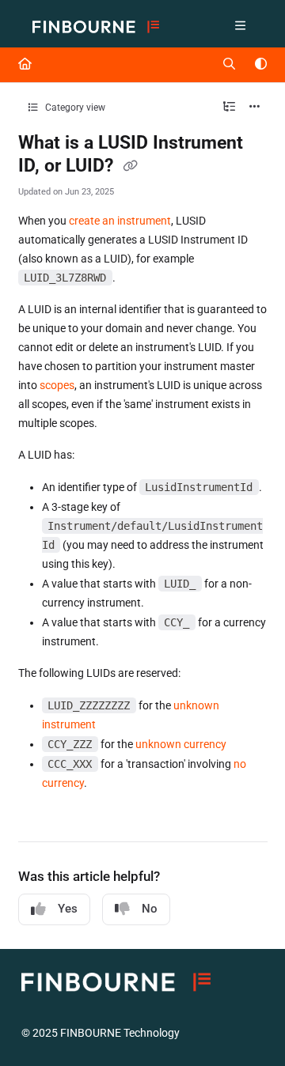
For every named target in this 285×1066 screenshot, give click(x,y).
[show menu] (240, 27)
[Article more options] (255, 107)
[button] (249, 1026)
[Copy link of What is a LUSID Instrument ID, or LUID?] (130, 167)
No (150, 909)
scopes (57, 385)
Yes (68, 909)
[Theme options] (260, 64)
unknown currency (180, 744)
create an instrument (120, 220)
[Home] (95, 27)
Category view (74, 107)
